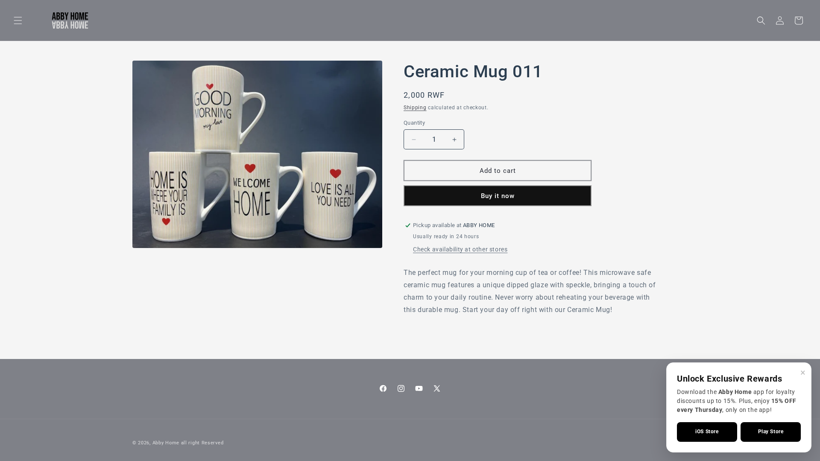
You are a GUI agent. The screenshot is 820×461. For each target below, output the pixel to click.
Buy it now (498, 196)
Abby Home (165, 443)
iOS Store (706, 432)
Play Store (771, 432)
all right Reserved (202, 443)
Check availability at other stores (460, 249)
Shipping (415, 108)
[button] (18, 20)
